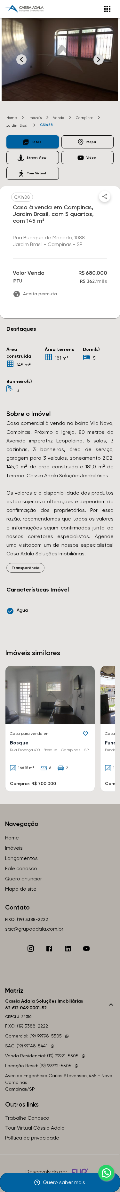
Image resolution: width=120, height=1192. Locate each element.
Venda (58, 118)
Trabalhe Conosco (27, 1118)
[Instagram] (30, 948)
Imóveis (35, 118)
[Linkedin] (68, 948)
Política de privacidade (32, 1138)
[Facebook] (49, 948)
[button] (32, 141)
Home (11, 118)
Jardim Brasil (17, 125)
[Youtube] (86, 948)
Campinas (84, 118)
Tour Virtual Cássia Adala (35, 1128)
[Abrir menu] (107, 9)
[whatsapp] (106, 1173)
